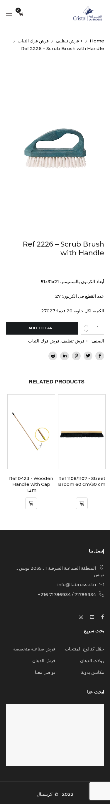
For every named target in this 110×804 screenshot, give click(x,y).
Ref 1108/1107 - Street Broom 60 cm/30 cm (81, 481)
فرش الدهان (43, 660)
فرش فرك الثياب (33, 41)
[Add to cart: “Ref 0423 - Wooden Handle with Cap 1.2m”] (31, 503)
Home (97, 41)
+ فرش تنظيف (69, 41)
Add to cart (41, 328)
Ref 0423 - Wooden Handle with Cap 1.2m (31, 484)
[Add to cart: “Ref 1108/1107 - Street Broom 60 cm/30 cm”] (81, 503)
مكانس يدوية (92, 672)
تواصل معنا (45, 672)
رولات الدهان (92, 660)
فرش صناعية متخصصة (34, 649)
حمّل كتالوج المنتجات (84, 649)
